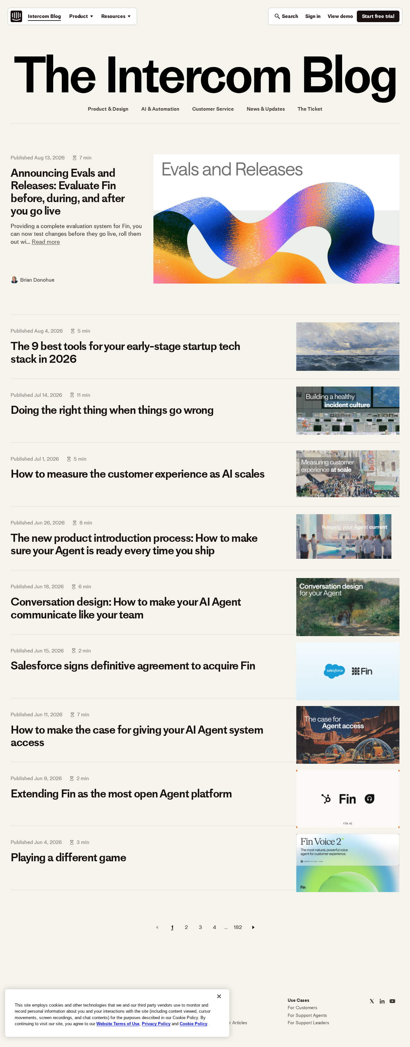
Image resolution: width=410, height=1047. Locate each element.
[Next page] (253, 927)
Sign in (313, 16)
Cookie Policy (193, 1023)
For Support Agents (307, 1015)
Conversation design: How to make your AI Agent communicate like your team (126, 608)
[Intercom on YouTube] (392, 1001)
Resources (113, 16)
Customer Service (213, 109)
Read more (46, 241)
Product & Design (108, 109)
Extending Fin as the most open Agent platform (121, 793)
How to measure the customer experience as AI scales (138, 473)
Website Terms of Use (117, 1023)
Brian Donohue (37, 280)
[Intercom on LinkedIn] (382, 1001)
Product (78, 16)
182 (238, 927)
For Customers (302, 1007)
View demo (340, 16)
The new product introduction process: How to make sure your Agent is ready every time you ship (134, 544)
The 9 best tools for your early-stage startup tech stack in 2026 (125, 352)
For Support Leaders (308, 1023)
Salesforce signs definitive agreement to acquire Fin (133, 665)
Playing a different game (68, 857)
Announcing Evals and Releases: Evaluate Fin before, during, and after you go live (67, 191)
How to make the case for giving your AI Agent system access (137, 736)
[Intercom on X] (372, 1001)
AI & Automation (160, 109)
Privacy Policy (156, 1023)
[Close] (219, 996)
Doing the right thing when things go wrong (112, 410)
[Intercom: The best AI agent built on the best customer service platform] (16, 16)
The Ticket (310, 109)
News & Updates (266, 109)
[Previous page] (157, 927)
